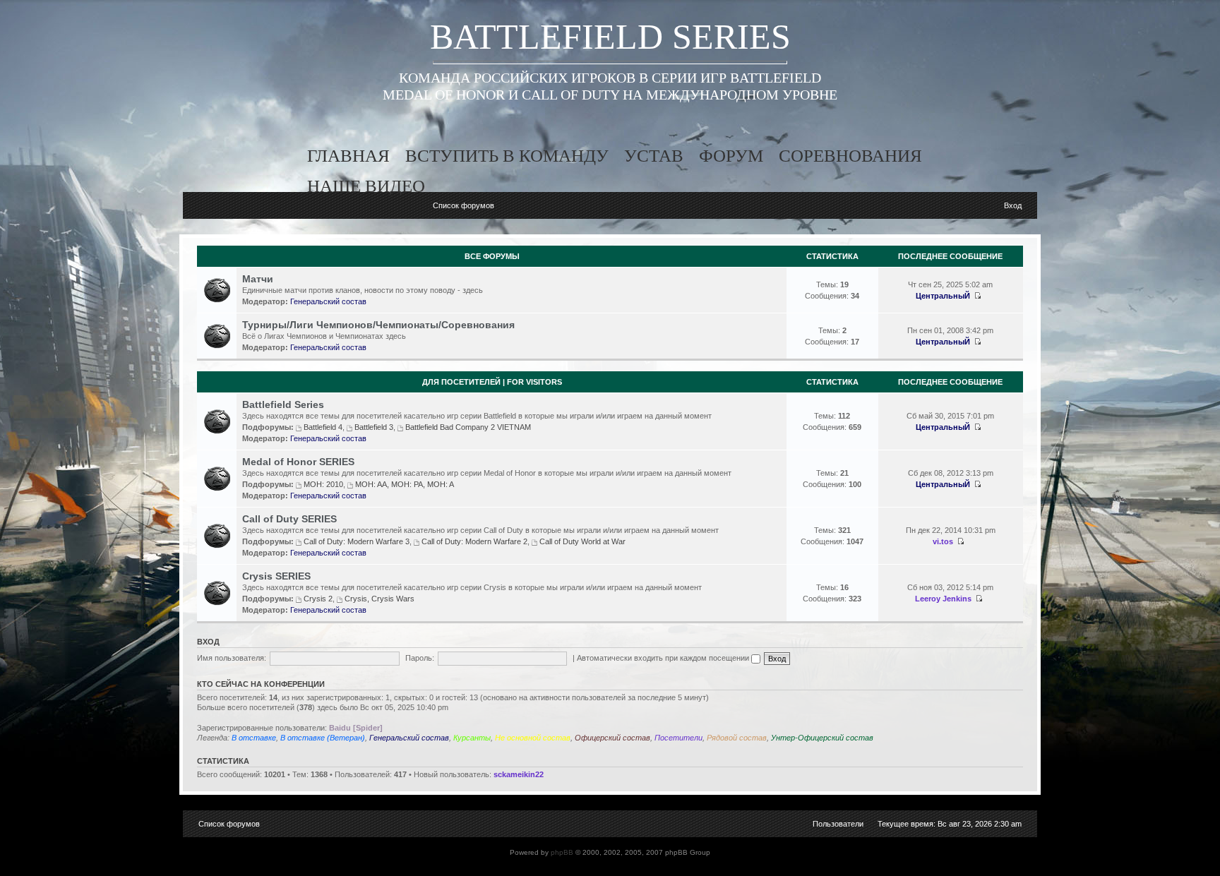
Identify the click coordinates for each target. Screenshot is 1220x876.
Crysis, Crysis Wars (379, 598)
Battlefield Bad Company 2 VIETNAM (468, 427)
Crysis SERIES (276, 576)
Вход (1013, 205)
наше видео (366, 186)
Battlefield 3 (373, 427)
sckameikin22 (519, 774)
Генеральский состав (328, 301)
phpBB (562, 852)
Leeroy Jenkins (943, 598)
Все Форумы (492, 256)
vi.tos (943, 541)
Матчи (257, 278)
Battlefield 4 (323, 427)
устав (653, 155)
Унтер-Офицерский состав (822, 737)
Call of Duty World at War (582, 541)
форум (731, 155)
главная (348, 155)
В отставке (254, 737)
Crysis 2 (318, 598)
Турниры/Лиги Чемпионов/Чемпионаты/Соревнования (378, 324)
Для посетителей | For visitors (492, 382)
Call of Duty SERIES (289, 518)
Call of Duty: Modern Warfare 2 (474, 541)
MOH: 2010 (323, 484)
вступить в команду (507, 155)
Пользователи (838, 824)
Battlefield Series (283, 404)
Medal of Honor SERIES (298, 461)
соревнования (850, 155)
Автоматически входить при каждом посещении (664, 658)
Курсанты (472, 737)
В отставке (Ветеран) (322, 737)
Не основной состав (532, 737)
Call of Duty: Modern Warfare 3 (356, 541)
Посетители (678, 737)
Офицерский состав (612, 737)
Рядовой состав (737, 737)
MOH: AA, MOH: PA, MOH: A (404, 484)
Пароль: (419, 658)
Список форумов (463, 205)
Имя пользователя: (231, 658)
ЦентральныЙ (943, 296)
